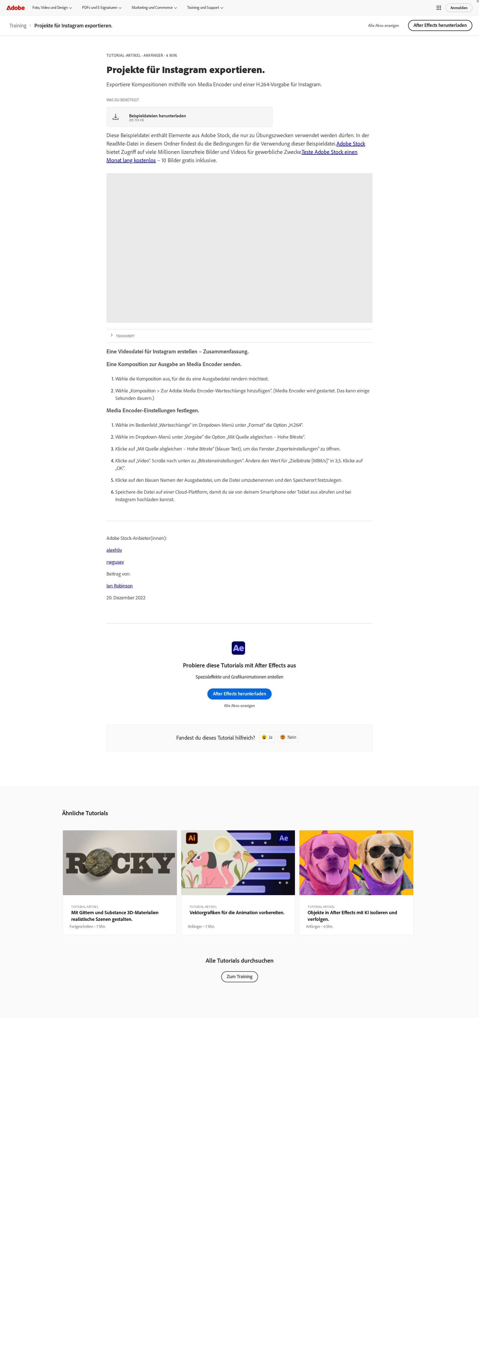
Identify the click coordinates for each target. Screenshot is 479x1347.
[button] (438, 7)
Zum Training (240, 976)
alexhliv (114, 550)
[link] (18, 25)
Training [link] (17, 25)
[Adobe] (15, 7)
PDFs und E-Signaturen (99, 7)
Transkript (125, 336)
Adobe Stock (351, 143)
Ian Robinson (119, 585)
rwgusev (115, 562)
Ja (270, 737)
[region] (120, 882)
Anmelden (459, 7)
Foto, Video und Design (50, 7)
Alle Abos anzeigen (383, 25)
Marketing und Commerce (152, 7)
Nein (291, 737)
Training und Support (203, 7)
